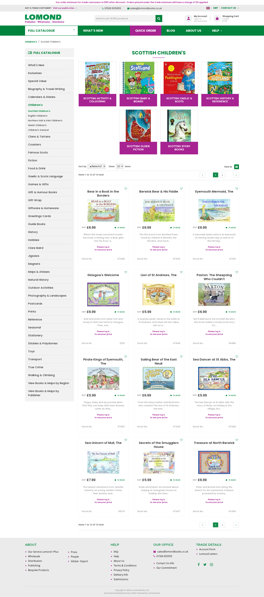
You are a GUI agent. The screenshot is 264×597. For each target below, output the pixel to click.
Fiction (32, 160)
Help (116, 556)
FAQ (116, 551)
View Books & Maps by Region (48, 383)
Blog (171, 30)
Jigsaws (33, 256)
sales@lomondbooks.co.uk (146, 8)
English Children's (37, 115)
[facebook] (199, 565)
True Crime (35, 367)
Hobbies (33, 240)
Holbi (133, 593)
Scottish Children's (39, 111)
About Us (193, 30)
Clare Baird (35, 248)
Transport (35, 359)
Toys (31, 351)
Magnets (34, 264)
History (33, 232)
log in (107, 247)
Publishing (34, 565)
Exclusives (35, 73)
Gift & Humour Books (42, 192)
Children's (35, 105)
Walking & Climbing (41, 375)
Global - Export (79, 561)
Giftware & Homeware (43, 208)
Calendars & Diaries (41, 97)
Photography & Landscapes (47, 296)
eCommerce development (116, 593)
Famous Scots (38, 152)
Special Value (37, 81)
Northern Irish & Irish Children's (45, 120)
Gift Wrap (35, 200)
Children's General (38, 130)
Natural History (38, 280)
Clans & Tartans (39, 136)
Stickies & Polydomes (43, 343)
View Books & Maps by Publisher (43, 393)
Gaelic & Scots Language (45, 176)
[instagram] (211, 565)
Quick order (145, 30)
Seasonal (34, 327)
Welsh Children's (37, 125)
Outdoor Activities (40, 288)
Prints (32, 311)
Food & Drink (37, 168)
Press (74, 552)
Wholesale (34, 556)
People (75, 556)
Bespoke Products (38, 570)
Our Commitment (166, 567)
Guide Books (36, 224)
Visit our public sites (63, 8)
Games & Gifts (38, 184)
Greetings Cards (39, 216)
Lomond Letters (208, 554)
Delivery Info (121, 574)
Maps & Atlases (39, 272)
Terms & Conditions (125, 565)
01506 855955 (113, 8)
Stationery (35, 335)
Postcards (35, 303)
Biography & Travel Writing (46, 89)
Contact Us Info (165, 563)
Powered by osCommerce (148, 593)
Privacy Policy (121, 570)
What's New (93, 30)
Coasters (34, 144)
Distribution (35, 561)
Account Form (207, 549)
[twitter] (204, 565)
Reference (35, 319)
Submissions (121, 579)
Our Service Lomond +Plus (43, 551)
